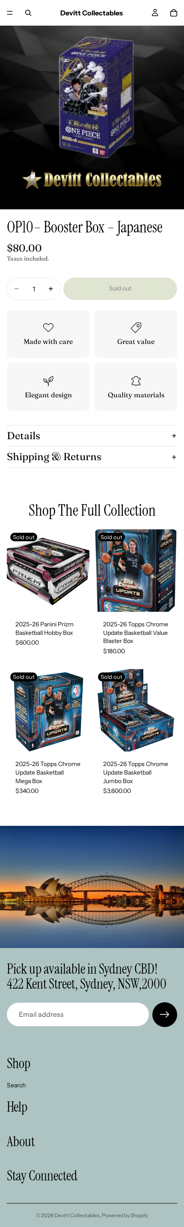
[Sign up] (164, 1014)
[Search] (28, 12)
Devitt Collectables (77, 1215)
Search (16, 1085)
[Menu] (10, 13)
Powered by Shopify (125, 1215)
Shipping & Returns (54, 456)
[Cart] (173, 12)
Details (23, 435)
